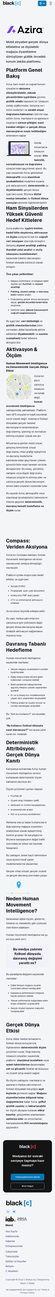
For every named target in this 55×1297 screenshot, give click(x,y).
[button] (42, 3)
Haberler (10, 1241)
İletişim (10, 1266)
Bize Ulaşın (27, 1186)
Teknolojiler (12, 1256)
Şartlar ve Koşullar (16, 1261)
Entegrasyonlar (14, 1246)
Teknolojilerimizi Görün (27, 1177)
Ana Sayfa (11, 1231)
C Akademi (12, 1271)
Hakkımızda (12, 1236)
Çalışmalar (12, 1251)
